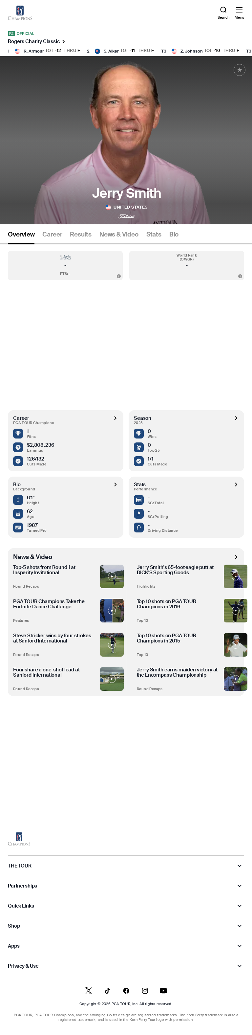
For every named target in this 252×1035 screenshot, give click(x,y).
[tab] (21, 237)
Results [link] (81, 234)
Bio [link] (173, 234)
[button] (65, 265)
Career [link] (52, 234)
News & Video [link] (118, 234)
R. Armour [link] (34, 51)
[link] (20, 13)
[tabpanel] (126, 524)
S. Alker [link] (111, 51)
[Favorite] (239, 70)
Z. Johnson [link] (191, 51)
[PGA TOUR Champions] (19, 838)
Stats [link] (153, 234)
